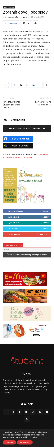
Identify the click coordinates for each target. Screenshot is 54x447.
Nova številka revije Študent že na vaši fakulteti (11, 105)
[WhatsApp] (27, 85)
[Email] (40, 85)
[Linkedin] (33, 85)
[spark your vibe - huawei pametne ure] (25, 339)
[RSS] (19, 412)
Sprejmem (9, 442)
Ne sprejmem (25, 442)
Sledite (46, 217)
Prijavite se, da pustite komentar (27, 128)
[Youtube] (46, 412)
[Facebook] (14, 85)
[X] (20, 85)
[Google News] (27, 419)
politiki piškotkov (30, 437)
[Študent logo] (27, 360)
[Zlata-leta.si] (23, 202)
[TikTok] (33, 412)
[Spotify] (26, 412)
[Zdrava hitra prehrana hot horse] (25, 304)
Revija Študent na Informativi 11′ (43, 103)
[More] (35, 23)
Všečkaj (46, 211)
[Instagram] (12, 412)
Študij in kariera (9, 7)
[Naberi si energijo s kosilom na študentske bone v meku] (25, 287)
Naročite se (44, 234)
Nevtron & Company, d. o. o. (18, 17)
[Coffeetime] (27, 322)
